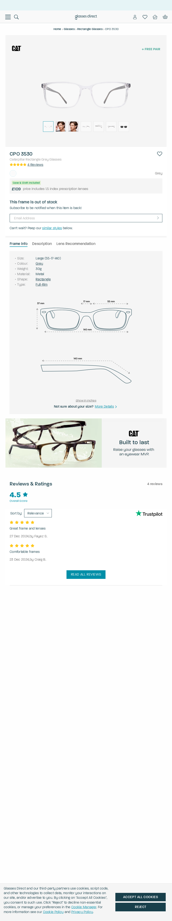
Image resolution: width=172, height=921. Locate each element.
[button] (159, 154)
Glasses (55, 159)
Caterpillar (17, 159)
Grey (45, 159)
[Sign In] (135, 17)
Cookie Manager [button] (83, 907)
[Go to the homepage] (86, 17)
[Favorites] (145, 17)
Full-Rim (41, 285)
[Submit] (158, 218)
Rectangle (33, 159)
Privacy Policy (82, 912)
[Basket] (164, 17)
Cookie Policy (53, 912)
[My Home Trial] (155, 17)
